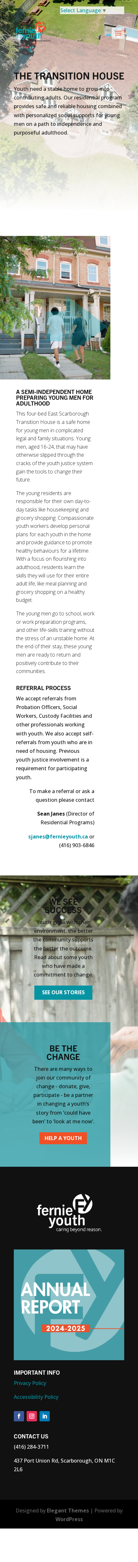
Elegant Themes (68, 1510)
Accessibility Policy (36, 1396)
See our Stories (63, 992)
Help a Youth (63, 1138)
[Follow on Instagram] (32, 1416)
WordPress (69, 1519)
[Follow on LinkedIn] (44, 1416)
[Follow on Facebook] (19, 1416)
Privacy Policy (30, 1383)
